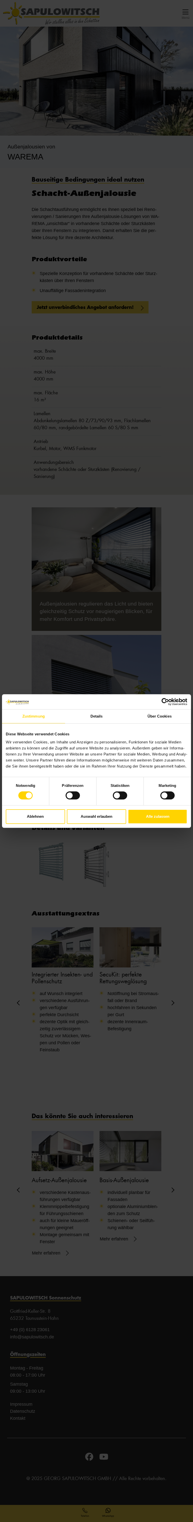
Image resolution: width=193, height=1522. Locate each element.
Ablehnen (35, 816)
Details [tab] (96, 716)
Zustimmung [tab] (33, 716)
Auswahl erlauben (96, 816)
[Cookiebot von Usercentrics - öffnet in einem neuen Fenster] (165, 701)
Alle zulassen (157, 816)
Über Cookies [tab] (160, 716)
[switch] (73, 795)
